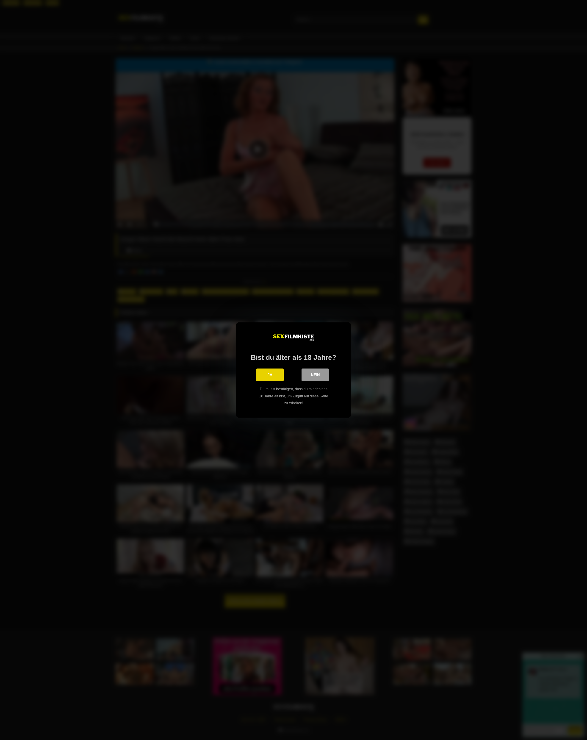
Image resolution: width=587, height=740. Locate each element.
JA (270, 375)
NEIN (315, 375)
